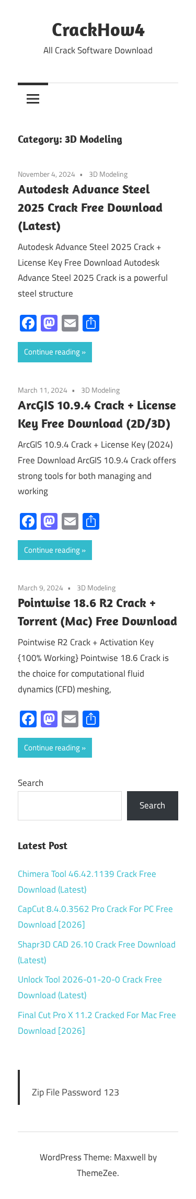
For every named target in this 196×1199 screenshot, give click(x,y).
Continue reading (52, 352)
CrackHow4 (98, 29)
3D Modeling (108, 173)
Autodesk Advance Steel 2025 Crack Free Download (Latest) (90, 207)
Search (30, 783)
